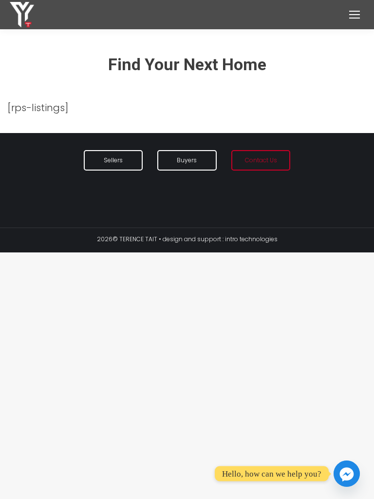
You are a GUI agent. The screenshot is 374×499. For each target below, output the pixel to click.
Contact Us (261, 160)
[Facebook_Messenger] (347, 474)
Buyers (187, 160)
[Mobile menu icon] (354, 14)
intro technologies (251, 239)
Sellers (113, 160)
